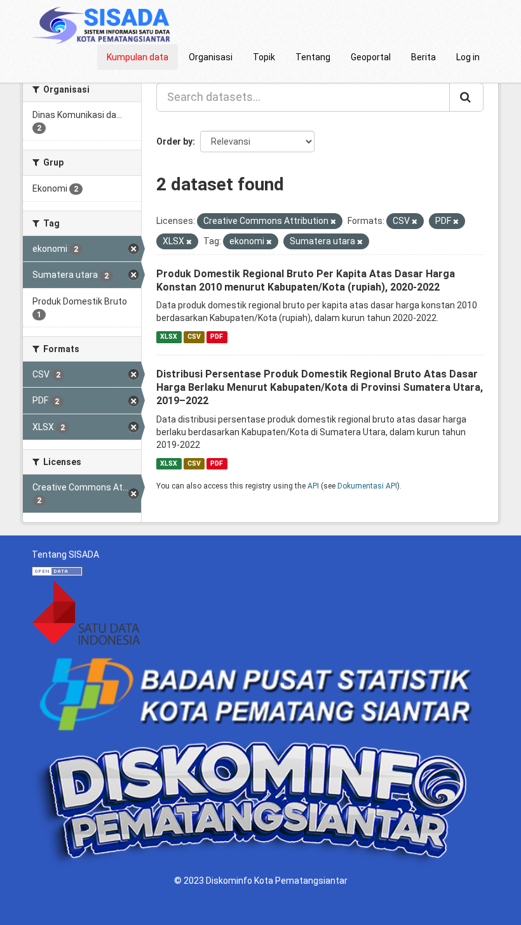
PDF (216, 336)
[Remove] (333, 222)
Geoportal (371, 57)
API (313, 486)
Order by (174, 141)
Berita (423, 57)
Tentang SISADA (65, 554)
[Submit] (466, 97)
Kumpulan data (137, 57)
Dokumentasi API (367, 486)
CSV (194, 336)
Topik (264, 57)
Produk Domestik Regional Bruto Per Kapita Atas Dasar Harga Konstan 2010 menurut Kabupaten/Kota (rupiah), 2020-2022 (305, 280)
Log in (468, 57)
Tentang (312, 57)
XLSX (168, 336)
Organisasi (211, 57)
